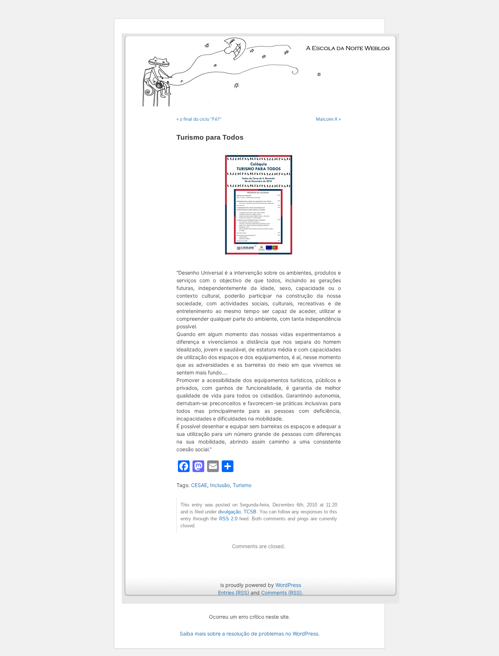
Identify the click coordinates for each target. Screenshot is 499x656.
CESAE (199, 485)
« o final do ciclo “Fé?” (198, 119)
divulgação (229, 511)
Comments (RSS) (281, 592)
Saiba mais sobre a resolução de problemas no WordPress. (250, 633)
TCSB (250, 511)
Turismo (242, 485)
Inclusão (220, 485)
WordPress (288, 585)
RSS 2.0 (228, 518)
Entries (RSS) (233, 592)
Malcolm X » (328, 119)
